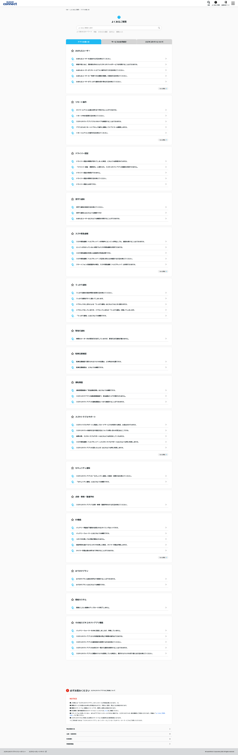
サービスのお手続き (119, 42)
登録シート (119, 32)
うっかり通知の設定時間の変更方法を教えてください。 (94, 293)
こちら (106, 711)
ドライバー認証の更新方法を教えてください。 (91, 178)
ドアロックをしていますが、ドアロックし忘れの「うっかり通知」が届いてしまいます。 (106, 310)
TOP (67, 10)
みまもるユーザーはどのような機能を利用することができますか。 (98, 218)
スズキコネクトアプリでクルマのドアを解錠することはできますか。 (99, 121)
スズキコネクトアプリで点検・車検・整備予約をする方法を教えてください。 (102, 504)
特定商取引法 (70, 729)
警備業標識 (69, 744)
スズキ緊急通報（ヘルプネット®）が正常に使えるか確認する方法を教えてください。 (105, 259)
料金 (95, 32)
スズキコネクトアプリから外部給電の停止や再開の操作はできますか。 (100, 636)
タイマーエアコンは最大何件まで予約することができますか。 (97, 110)
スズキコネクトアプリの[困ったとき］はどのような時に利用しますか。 (100, 447)
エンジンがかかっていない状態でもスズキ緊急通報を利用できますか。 (100, 247)
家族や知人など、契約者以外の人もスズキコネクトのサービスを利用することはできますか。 (107, 64)
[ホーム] (10, 3)
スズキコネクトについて (154, 42)
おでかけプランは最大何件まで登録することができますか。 (96, 579)
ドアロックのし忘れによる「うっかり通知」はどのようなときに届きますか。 (102, 304)
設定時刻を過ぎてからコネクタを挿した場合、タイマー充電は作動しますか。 (102, 545)
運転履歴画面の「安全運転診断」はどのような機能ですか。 (96, 390)
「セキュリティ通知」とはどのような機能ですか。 (93, 482)
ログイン (111, 32)
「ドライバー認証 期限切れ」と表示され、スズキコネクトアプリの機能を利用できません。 (107, 167)
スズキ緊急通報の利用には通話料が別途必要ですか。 (94, 253)
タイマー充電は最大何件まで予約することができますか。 (95, 550)
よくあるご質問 (74, 10)
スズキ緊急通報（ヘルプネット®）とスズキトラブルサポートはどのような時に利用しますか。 (108, 442)
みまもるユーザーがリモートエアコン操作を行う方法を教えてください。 (100, 70)
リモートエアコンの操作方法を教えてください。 (92, 133)
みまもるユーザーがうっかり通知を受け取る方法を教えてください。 (99, 81)
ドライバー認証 (102, 32)
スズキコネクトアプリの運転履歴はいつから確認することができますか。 (100, 402)
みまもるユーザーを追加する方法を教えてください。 (94, 59)
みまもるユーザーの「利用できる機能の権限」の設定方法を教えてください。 (102, 76)
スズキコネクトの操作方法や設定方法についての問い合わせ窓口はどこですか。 (103, 430)
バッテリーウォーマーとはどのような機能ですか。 (93, 533)
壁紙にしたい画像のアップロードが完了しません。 (93, 607)
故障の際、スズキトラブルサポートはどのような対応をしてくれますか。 (100, 436)
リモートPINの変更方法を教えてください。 (90, 116)
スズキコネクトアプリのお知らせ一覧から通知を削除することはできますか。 (102, 648)
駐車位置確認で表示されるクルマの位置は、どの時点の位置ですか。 (99, 361)
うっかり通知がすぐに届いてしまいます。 (90, 298)
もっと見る (162, 88)
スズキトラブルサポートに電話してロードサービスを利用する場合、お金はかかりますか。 (106, 425)
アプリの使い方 (85, 10)
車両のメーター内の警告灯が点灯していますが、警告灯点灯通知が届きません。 (103, 339)
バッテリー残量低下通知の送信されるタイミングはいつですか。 (97, 527)
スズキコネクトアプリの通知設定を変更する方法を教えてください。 (99, 642)
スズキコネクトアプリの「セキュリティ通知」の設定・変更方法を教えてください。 (104, 476)
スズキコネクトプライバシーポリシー (15, 751)
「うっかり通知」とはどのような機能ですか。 (91, 315)
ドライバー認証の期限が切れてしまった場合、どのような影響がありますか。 (102, 161)
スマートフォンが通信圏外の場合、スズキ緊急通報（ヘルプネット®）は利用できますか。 (106, 264)
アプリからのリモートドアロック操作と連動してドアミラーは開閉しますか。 (102, 127)
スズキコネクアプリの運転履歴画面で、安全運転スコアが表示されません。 (101, 396)
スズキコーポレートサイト (37, 751)
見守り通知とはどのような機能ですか (89, 213)
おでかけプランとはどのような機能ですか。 (91, 584)
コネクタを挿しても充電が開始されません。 (91, 539)
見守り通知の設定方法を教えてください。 (90, 207)
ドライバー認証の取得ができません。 (89, 173)
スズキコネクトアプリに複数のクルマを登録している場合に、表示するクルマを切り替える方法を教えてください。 (114, 653)
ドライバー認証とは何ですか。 (86, 184)
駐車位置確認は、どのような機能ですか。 (90, 367)
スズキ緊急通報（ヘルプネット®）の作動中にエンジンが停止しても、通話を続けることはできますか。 (110, 241)
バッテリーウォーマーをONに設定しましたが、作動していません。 (99, 630)
